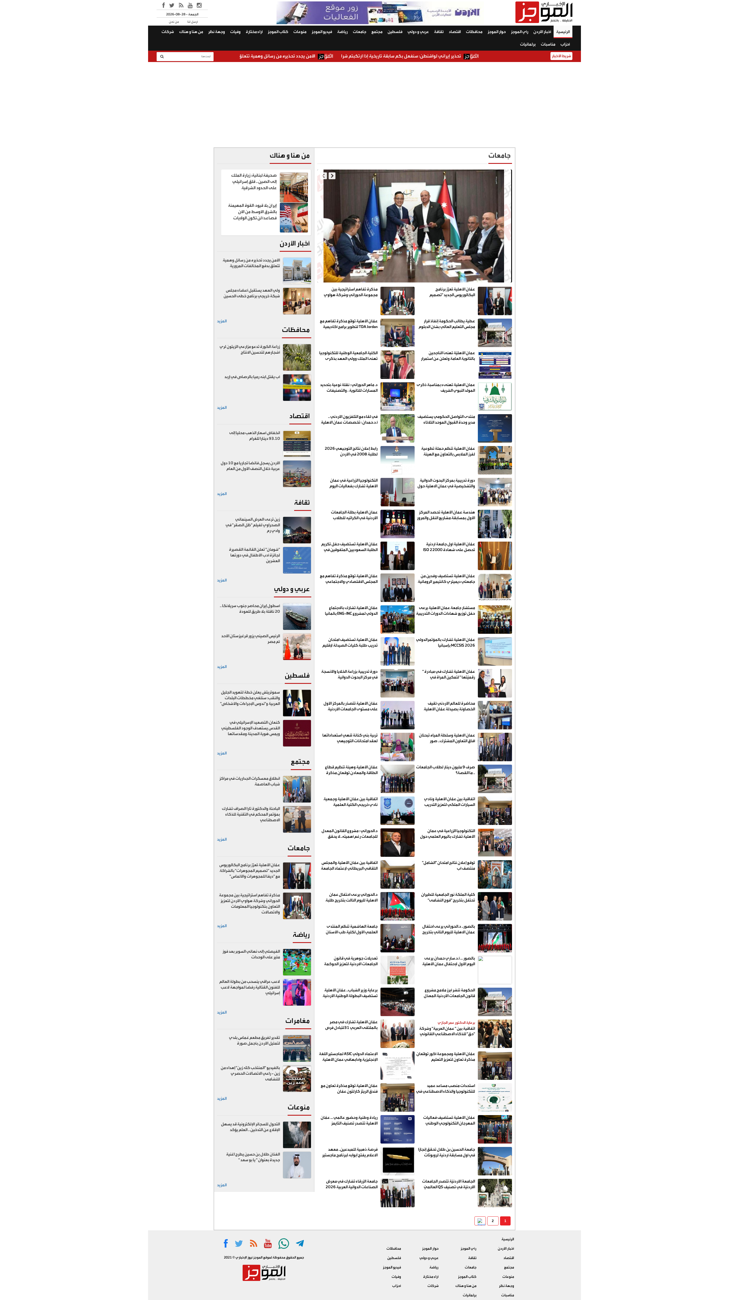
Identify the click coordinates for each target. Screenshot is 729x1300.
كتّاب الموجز (278, 31)
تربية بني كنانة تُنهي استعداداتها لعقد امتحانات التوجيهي (350, 738)
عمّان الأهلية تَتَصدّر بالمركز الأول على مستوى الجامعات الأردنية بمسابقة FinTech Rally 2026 (350, 709)
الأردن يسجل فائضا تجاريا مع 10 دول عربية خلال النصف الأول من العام (250, 466)
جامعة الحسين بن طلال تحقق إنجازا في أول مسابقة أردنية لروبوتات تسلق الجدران (446, 1155)
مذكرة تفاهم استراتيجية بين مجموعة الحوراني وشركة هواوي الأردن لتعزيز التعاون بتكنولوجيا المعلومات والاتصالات (351, 298)
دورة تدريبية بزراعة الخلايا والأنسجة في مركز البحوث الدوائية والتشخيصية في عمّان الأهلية (349, 677)
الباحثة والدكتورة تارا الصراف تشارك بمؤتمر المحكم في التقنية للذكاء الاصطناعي (251, 814)
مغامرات (297, 1020)
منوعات (299, 31)
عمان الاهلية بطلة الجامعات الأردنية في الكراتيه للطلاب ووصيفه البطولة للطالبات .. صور (350, 518)
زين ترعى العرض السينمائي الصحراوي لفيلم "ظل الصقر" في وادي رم (253, 525)
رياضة (342, 31)
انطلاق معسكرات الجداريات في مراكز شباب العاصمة (249, 781)
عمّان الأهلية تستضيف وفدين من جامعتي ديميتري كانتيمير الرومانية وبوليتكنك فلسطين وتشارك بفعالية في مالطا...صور (446, 584)
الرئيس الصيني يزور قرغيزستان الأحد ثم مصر (250, 639)
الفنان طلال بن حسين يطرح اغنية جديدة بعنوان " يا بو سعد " (253, 1157)
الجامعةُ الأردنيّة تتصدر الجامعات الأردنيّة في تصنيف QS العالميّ (448, 1184)
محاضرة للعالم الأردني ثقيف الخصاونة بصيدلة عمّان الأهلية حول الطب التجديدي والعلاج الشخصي (449, 712)
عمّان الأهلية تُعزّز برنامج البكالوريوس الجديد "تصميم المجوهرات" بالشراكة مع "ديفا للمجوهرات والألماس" (450, 298)
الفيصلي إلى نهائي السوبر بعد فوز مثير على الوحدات (251, 954)
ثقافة (439, 31)
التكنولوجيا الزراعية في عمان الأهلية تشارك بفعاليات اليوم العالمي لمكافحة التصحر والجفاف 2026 (349, 489)
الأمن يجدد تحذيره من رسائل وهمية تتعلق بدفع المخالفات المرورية (327, 56)
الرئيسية (563, 31)
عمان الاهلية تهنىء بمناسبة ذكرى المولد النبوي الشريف (446, 387)
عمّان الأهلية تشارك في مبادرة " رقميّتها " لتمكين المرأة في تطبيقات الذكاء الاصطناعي (448, 677)
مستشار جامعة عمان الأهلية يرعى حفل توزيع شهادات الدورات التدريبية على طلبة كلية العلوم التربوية (445, 613)
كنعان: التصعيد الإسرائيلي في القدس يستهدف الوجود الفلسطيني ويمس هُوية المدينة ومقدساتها (250, 728)
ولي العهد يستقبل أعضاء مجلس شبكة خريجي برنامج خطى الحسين (252, 293)
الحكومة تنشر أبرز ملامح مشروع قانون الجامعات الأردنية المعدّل (449, 993)
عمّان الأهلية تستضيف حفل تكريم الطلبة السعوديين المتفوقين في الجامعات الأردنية (349, 550)
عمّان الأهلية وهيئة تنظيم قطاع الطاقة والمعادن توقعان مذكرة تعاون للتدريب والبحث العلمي (351, 773)
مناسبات (548, 44)
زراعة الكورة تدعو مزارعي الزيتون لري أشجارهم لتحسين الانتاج (250, 349)
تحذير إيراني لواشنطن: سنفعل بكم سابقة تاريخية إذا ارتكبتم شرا (475, 56)
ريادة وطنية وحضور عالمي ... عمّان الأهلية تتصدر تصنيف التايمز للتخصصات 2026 (349, 1123)
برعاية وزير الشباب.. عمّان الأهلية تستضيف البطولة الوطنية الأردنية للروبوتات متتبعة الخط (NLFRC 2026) (350, 999)
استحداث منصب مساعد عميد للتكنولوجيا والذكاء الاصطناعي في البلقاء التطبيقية (445, 1091)
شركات (167, 31)
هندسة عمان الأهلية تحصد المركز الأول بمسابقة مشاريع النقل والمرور (446, 515)
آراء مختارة (254, 31)
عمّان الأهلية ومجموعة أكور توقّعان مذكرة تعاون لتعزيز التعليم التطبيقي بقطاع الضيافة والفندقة (445, 1059)
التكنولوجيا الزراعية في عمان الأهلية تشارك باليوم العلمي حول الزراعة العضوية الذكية (447, 836)
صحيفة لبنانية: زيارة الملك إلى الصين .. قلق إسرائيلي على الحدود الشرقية (254, 182)
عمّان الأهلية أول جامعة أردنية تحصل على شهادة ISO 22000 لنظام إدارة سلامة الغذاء (449, 550)
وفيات (235, 31)
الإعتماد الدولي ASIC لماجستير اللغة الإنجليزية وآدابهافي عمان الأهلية (348, 1056)
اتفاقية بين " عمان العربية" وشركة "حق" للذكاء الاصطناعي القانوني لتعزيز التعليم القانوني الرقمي (447, 1034)
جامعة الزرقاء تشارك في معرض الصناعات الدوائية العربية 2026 (351, 1184)
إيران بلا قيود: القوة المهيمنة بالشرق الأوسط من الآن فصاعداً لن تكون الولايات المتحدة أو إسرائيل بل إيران (252, 215)
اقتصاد (455, 31)
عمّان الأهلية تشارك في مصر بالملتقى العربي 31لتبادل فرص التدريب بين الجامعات (351, 1028)
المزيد (222, 321)
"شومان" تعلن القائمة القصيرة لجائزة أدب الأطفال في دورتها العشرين (254, 555)
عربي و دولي (418, 31)
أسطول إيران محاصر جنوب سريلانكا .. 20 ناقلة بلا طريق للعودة (250, 608)
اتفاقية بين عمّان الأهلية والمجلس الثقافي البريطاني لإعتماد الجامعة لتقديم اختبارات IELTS (349, 868)
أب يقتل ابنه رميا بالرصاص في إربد (252, 376)
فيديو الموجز (322, 31)
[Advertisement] (364, 105)
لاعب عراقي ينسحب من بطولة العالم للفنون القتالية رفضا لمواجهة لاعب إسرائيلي (249, 987)
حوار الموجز (497, 31)
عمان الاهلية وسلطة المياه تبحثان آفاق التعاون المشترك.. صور (447, 738)
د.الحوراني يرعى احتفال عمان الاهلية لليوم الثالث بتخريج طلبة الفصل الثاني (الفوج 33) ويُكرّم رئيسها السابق (351, 903)
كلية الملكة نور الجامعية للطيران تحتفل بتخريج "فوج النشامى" (448, 897)
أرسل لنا (192, 22)
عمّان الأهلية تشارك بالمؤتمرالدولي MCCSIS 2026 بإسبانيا (445, 642)
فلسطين (395, 31)
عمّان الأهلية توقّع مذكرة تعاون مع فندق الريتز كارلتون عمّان (349, 1088)
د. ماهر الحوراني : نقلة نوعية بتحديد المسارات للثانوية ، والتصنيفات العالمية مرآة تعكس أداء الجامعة (349, 390)
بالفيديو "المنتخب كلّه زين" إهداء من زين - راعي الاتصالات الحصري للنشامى (250, 1073)
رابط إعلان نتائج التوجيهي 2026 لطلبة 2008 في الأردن (351, 451)
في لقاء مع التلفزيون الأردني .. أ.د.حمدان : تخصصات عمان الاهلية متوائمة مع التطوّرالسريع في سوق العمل (349, 425)
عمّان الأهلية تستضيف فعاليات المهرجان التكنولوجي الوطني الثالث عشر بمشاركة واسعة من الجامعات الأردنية (449, 1126)
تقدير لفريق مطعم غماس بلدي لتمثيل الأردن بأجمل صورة (254, 1040)
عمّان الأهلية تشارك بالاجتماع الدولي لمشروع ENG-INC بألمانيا (351, 610)
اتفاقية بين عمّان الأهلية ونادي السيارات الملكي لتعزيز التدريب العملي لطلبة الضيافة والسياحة (448, 804)
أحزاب (565, 44)
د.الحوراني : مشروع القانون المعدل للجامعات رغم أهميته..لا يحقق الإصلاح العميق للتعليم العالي (350, 836)
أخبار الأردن (542, 31)
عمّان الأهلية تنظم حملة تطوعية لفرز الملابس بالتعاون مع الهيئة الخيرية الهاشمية (448, 454)
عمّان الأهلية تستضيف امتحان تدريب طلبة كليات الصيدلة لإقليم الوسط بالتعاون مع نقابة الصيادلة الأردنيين (350, 648)
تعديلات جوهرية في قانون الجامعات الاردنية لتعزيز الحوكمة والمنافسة (351, 964)
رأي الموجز (519, 31)
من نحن (174, 22)
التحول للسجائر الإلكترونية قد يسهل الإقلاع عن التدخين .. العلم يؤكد (250, 1127)
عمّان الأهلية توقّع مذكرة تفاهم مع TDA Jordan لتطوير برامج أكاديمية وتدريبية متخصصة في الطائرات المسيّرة (349, 330)
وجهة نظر (216, 31)
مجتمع (376, 31)
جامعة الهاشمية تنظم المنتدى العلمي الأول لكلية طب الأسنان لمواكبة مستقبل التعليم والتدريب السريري (350, 935)
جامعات (359, 31)
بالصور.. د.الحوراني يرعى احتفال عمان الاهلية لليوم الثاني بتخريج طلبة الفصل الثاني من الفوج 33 (448, 932)
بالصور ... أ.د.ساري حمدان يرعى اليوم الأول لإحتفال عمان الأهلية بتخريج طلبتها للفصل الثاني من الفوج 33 (448, 967)
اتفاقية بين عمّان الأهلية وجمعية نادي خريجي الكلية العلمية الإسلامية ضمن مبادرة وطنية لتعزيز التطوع (349, 807)
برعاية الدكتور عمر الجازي (456, 1022)
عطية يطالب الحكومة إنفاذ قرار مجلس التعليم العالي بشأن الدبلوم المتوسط (421, 265)
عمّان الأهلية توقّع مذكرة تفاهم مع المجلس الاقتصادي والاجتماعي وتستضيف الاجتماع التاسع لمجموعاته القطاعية (349, 584)
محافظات (474, 31)
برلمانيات (528, 44)
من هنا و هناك (191, 31)
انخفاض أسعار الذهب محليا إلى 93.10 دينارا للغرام (254, 435)
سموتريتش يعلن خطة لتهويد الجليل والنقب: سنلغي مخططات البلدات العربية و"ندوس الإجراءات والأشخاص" (250, 698)
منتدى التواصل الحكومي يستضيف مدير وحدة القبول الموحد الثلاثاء (446, 419)
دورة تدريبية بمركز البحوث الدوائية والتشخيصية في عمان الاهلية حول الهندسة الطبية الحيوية (446, 486)
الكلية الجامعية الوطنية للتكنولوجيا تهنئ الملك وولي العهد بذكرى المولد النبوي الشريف (348, 358)
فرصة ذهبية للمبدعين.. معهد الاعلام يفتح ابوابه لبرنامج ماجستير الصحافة (350, 1155)
